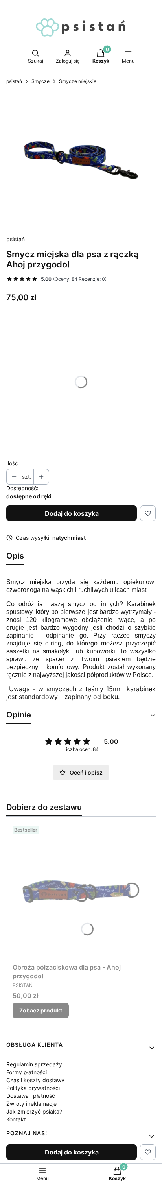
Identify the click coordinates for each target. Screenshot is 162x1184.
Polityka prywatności (33, 1087)
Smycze (40, 81)
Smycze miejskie (77, 81)
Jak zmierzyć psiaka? (34, 1111)
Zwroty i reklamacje (31, 1103)
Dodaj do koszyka (72, 513)
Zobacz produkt (40, 1010)
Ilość (12, 463)
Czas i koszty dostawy (35, 1080)
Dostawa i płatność (30, 1095)
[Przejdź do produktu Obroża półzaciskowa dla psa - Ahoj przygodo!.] (81, 891)
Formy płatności (26, 1072)
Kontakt (16, 1119)
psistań (14, 81)
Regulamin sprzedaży (34, 1064)
